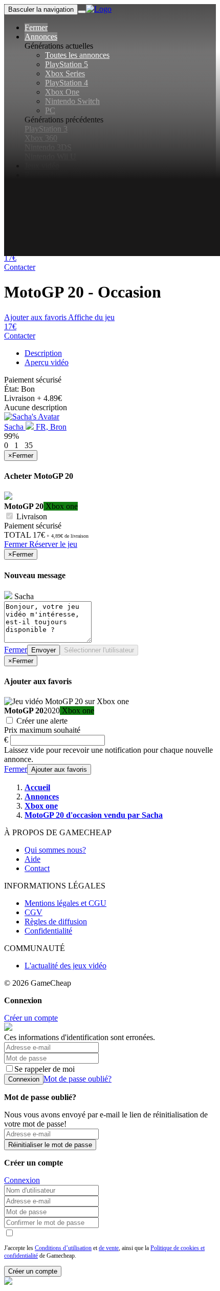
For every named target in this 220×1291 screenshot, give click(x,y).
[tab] (43, 353)
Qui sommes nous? (55, 849)
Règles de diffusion (56, 921)
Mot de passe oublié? (77, 1078)
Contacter (19, 267)
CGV (33, 912)
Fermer (16, 544)
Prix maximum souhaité (42, 730)
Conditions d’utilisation (63, 1248)
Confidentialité (48, 930)
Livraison (30, 516)
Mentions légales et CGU (65, 903)
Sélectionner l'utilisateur (99, 650)
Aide (32, 859)
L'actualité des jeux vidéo (65, 965)
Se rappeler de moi (44, 1069)
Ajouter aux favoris (35, 317)
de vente (109, 1248)
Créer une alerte (41, 720)
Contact (37, 868)
